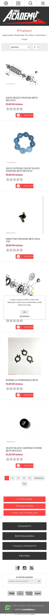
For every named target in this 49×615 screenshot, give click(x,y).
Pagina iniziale (7, 35)
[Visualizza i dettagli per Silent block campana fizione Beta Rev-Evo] (24, 424)
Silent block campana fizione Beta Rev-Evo (24, 449)
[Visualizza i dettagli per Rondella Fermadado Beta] (24, 356)
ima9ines (32, 614)
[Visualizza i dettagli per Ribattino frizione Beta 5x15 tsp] (24, 215)
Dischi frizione (41, 35)
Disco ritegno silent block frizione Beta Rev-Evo (23, 169)
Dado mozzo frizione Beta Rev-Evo (22, 99)
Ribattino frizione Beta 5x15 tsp (23, 240)
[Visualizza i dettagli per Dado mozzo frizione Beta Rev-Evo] (24, 74)
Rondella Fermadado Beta (22, 380)
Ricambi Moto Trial (21, 35)
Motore (31, 35)
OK (24, 312)
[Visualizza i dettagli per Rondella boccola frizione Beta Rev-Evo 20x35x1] (24, 285)
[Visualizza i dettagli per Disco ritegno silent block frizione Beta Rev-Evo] (24, 144)
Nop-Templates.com (28, 609)
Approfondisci (24, 316)
